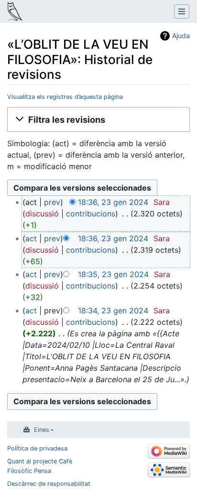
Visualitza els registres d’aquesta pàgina (65, 96)
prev (52, 202)
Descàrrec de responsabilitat (48, 483)
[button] (98, 119)
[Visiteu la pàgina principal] (15, 12)
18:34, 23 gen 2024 (113, 310)
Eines (41, 429)
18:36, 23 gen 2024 (113, 202)
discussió (42, 213)
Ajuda (181, 36)
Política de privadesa (37, 448)
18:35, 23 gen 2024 (113, 274)
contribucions (90, 213)
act (31, 238)
